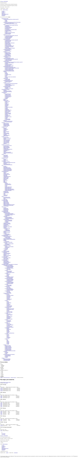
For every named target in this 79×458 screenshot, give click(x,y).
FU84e (1, 404)
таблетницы (8, 299)
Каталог (3, 12)
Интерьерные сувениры (7, 167)
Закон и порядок (6, 178)
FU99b (1, 396)
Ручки (6, 72)
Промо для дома (7, 110)
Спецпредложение (7, 38)
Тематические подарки (5, 171)
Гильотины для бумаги (7, 228)
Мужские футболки (6, 124)
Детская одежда (6, 129)
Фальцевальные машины (7, 234)
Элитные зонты (6, 157)
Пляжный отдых (6, 148)
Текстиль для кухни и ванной (8, 169)
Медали (6, 21)
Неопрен (6, 108)
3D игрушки (8, 313)
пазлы (8, 315)
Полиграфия (3, 449)
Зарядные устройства (7, 161)
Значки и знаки (6, 78)
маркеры (6, 98)
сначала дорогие (8, 382)
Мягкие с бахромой (8, 55)
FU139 (1, 430)
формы (8, 275)
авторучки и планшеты (10, 295)
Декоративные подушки (7, 257)
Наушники (5, 163)
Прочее (6, 118)
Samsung (8, 341)
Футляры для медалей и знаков (9, 45)
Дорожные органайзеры (7, 253)
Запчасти (6, 270)
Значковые (6, 273)
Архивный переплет (6, 225)
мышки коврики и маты (10, 309)
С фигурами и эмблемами (9, 36)
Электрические (7, 229)
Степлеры (5, 233)
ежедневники (9, 296)
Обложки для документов (7, 255)
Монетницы (7, 112)
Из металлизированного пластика (10, 32)
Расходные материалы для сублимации (9, 354)
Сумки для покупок (6, 141)
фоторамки (8, 318)
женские (8, 335)
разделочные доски (9, 311)
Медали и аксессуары (7, 39)
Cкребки (6, 107)
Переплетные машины (7, 212)
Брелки (5, 99)
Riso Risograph (7, 244)
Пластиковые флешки (7, 360)
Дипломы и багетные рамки (8, 49)
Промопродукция (7, 115)
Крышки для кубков (8, 33)
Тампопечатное (7, 286)
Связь (4, 193)
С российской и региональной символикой (11, 83)
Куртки (5, 132)
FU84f (1, 402)
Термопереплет (7, 215)
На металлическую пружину (9, 213)
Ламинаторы (5, 216)
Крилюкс (2, 368)
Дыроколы (5, 227)
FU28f (1, 413)
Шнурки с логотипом (8, 116)
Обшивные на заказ (8, 53)
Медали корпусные (8, 41)
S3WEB (7, 452)
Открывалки (7, 109)
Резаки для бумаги (6, 219)
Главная (3, 11)
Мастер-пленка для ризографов (8, 242)
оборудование (9, 269)
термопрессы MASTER (10, 266)
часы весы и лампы (9, 312)
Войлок (6, 106)
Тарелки (6, 319)
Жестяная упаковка (8, 345)
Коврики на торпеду (8, 113)
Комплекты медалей (8, 40)
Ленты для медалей (8, 44)
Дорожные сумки (6, 137)
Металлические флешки (7, 358)
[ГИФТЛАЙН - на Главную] (4, 1)
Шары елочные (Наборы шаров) (9, 189)
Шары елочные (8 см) (8, 188)
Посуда (6, 185)
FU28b (1, 414)
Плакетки (6, 63)
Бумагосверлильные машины (8, 226)
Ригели (6, 249)
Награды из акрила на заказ (9, 69)
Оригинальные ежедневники (8, 91)
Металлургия (5, 180)
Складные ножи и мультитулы (8, 149)
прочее (8, 332)
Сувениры (5, 71)
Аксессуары (5, 127)
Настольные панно (8, 65)
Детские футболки (6, 123)
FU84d (1, 403)
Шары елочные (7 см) (8, 187)
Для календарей (6, 248)
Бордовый (2, 365)
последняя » (3, 434)
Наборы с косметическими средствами (9, 204)
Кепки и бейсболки (6, 131)
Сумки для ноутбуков (7, 140)
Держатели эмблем (8, 84)
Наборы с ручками (7, 94)
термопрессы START (10, 267)
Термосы (5, 151)
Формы (8, 342)
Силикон (6, 117)
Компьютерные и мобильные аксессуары (9, 162)
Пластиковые (7, 241)
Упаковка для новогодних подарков (10, 350)
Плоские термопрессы (8, 281)
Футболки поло (6, 126)
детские (8, 334)
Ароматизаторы (7, 101)
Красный (2, 366)
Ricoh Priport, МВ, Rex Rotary (9, 243)
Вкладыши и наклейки (7, 86)
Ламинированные (7, 52)
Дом (2, 165)
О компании (3, 446)
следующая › (3, 433)
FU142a (1, 390)
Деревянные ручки (8, 96)
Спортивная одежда (6, 133)
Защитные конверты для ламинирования (9, 239)
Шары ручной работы (8, 190)
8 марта (5, 172)
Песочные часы (6, 210)
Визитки (6, 77)
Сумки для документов (7, 139)
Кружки (5, 159)
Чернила (6, 357)
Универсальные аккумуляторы (8, 164)
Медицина (5, 179)
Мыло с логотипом (8, 111)
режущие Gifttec (9, 285)
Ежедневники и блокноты (5, 89)
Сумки (3, 136)
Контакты (3, 15)
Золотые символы (6, 261)
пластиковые (9, 304)
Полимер (6, 356)
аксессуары (8, 268)
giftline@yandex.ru (5, 9)
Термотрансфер (7, 327)
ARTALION (16, 452)
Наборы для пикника (7, 147)
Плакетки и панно (6, 61)
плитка (8, 310)
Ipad (7, 340)
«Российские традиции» (8, 27)
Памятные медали (7, 43)
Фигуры (5, 82)
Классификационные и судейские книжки (11, 23)
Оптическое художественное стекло (10, 67)
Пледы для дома (6, 258)
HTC (7, 339)
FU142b (1, 389)
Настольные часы (6, 209)
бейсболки (8, 323)
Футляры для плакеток (8, 64)
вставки (8, 343)
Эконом (6, 31)
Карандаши (6, 97)
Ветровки (5, 128)
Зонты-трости (5, 155)
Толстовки (5, 134)
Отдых (3, 144)
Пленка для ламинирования (7, 236)
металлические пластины (10, 308)
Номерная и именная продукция (8, 80)
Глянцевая (6, 352)
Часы (2, 206)
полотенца (8, 325)
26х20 (2, 371)
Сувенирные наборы (8, 74)
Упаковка (5, 344)
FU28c (1, 412)
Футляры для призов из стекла (9, 70)
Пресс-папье (5, 199)
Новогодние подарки (8, 184)
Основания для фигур (8, 85)
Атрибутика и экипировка (7, 56)
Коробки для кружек (8, 346)
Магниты (6, 114)
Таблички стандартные (8, 81)
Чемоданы (5, 143)
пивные (8, 303)
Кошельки (5, 254)
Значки (6, 103)
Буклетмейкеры (6, 224)
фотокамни (8, 316)
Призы (6, 20)
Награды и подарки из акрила (9, 68)
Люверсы (5, 250)
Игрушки (5, 166)
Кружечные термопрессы (8, 278)
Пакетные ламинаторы (8, 217)
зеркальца (8, 298)
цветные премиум (9, 305)
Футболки (3, 122)
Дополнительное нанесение (9, 88)
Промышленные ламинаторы (9, 218)
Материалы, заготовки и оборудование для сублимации (10, 264)
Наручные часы (6, 208)
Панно (4, 198)
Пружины (5, 240)
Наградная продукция (5, 18)
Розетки (6, 75)
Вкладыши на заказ (8, 87)
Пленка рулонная (7, 237)
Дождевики (7, 102)
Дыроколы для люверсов (7, 223)
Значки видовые (7, 79)
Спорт (4, 194)
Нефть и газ (5, 181)
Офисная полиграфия (5, 211)
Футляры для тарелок (8, 60)
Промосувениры (6, 100)
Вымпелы (5, 51)
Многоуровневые (7, 26)
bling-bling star (9, 329)
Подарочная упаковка (8, 349)
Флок (2, 369)
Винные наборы (6, 201)
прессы (8, 274)
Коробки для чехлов (8, 348)
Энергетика (5, 195)
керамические (9, 320)
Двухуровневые (7, 54)
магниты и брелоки (9, 314)
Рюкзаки (5, 138)
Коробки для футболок (8, 347)
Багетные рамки (7, 50)
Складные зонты (6, 156)
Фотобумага (5, 351)
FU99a (1, 397)
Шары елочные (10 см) (8, 186)
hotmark (8, 330)
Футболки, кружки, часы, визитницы (10, 76)
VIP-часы (5, 207)
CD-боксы (8, 294)
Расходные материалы (5, 235)
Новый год (5, 182)
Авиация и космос (6, 173)
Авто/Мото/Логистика (7, 174)
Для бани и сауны (6, 177)
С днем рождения (6, 192)
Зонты (3, 154)
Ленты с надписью (8, 57)
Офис (3, 196)
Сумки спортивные (6, 142)
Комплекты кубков (8, 30)
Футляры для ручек (8, 95)
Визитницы (7, 105)
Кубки (4, 24)
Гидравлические (7, 230)
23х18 (2, 372)
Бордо (2, 364)
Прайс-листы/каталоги (5, 448)
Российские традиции (8, 37)
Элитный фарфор (6, 263)
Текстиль (6, 322)
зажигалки (8, 297)
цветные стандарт (9, 306)
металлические (9, 302)
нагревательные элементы (10, 272)
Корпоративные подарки (5, 251)
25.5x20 (2, 374)
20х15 (2, 373)
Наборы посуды (6, 160)
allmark (8, 328)
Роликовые (6, 221)
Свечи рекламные (7, 119)
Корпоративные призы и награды (8, 66)
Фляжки (5, 153)
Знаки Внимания (6, 260)
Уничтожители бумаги (7, 232)
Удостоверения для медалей (9, 46)
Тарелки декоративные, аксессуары (9, 58)
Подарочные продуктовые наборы (8, 205)
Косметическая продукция (7, 168)
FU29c (1, 420)
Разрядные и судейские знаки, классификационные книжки (12, 22)
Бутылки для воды (6, 146)
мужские (8, 336)
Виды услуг (3, 13)
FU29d (1, 419)
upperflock (8, 331)
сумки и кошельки (9, 326)
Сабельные (6, 222)
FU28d (1, 411)
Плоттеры (6, 284)
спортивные (8, 337)
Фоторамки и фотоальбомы (7, 170)
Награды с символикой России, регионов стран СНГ (11, 19)
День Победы (5, 175)
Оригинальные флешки (7, 359)
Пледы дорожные (6, 259)
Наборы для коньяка (6, 203)
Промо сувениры (4, 92)
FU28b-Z (1, 425)
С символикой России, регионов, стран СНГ (11, 25)
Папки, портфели (6, 256)
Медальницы (7, 47)
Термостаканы (6, 158)
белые (8, 301)
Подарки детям (6, 191)
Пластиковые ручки (8, 93)
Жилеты (5, 130)
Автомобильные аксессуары (8, 145)
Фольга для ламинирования (7, 238)
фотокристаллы (9, 317)
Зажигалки (5, 120)
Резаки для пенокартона (8, 220)
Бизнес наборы (6, 200)
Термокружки (5, 150)
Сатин (6, 353)
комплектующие (9, 271)
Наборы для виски (6, 202)
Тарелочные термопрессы (9, 288)
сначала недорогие (3, 382)
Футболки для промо (7, 125)
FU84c (1, 405)
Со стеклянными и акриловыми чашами (11, 29)
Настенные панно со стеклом (9, 62)
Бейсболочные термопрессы (9, 265)
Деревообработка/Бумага (7, 176)
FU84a (1, 406)
